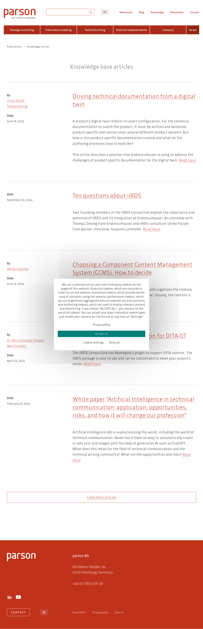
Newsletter (177, 12)
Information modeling (59, 29)
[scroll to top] (97, 525)
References (126, 12)
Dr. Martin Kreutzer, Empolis (25, 340)
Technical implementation (131, 29)
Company (168, 29)
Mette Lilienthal (18, 269)
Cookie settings (93, 342)
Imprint (119, 612)
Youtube (18, 597)
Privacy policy (100, 612)
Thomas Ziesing (17, 106)
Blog (141, 12)
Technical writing (95, 29)
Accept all (101, 334)
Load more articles (101, 497)
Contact (194, 12)
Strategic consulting (22, 29)
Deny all (114, 342)
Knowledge (157, 12)
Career (193, 29)
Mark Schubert (16, 346)
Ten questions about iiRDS (106, 195)
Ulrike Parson (16, 100)
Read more (187, 160)
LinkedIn (9, 597)
